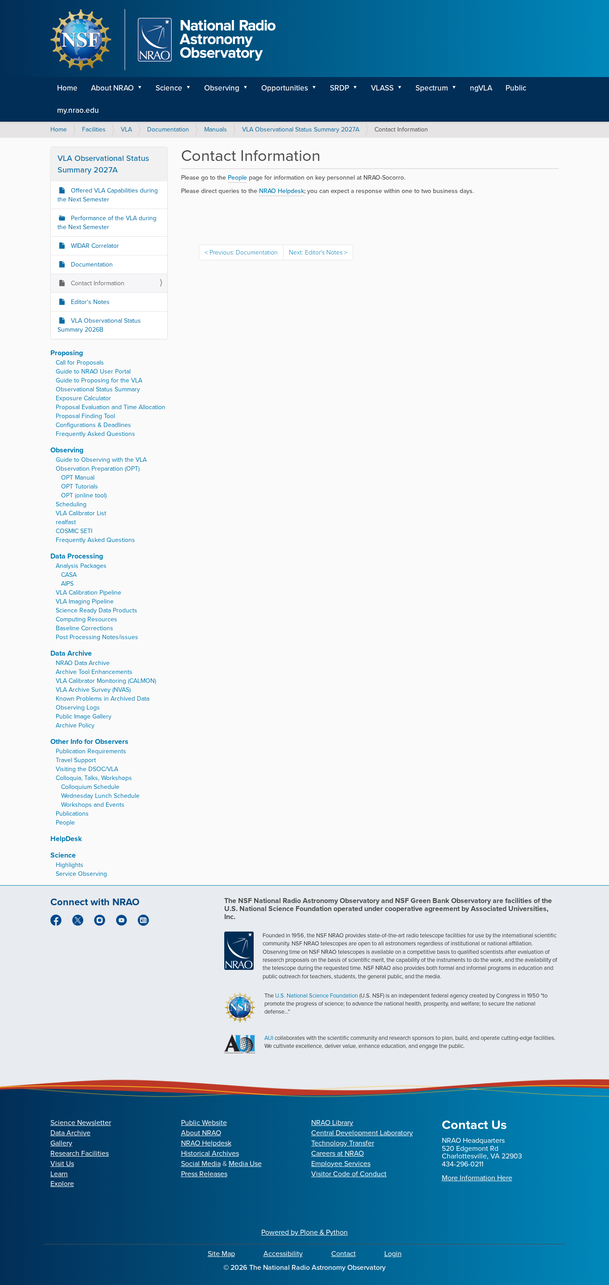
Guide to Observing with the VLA (101, 459)
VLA (126, 129)
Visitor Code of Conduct (349, 1174)
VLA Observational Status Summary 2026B (99, 325)
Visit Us (62, 1163)
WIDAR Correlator (94, 245)
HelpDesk (66, 838)
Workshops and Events (92, 804)
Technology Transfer (342, 1143)
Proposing (66, 353)
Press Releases (204, 1174)
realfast (66, 522)
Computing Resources (86, 619)
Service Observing (81, 874)
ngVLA (481, 88)
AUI (268, 1038)
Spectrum (432, 88)
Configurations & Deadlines (93, 425)
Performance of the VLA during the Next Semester (107, 222)
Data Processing (76, 556)
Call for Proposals (80, 362)
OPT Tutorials (79, 486)
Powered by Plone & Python (304, 1232)
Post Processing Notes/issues (97, 637)
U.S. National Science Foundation (316, 995)
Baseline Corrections (84, 628)
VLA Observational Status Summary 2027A (300, 129)
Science (169, 88)
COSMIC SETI (74, 531)
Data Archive (71, 653)
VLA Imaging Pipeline (85, 601)
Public (516, 88)
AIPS (67, 583)
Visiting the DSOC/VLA (87, 769)
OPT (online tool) (84, 495)
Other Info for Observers (89, 741)
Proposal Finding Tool (85, 416)
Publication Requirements (91, 751)
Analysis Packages (81, 566)
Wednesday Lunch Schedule (100, 796)
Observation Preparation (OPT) (98, 468)
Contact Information (96, 283)
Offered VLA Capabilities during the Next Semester (108, 195)
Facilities (94, 129)
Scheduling (71, 504)
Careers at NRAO (337, 1153)
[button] (142, 88)
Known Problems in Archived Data (102, 698)
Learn (59, 1174)
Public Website (204, 1122)
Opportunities (284, 88)
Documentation (168, 129)
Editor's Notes (89, 302)
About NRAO (112, 88)
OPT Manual (78, 477)
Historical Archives (210, 1153)
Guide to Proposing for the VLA (99, 380)
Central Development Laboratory (362, 1133)
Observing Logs (78, 707)
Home (67, 88)
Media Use (245, 1163)
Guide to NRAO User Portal (93, 371)
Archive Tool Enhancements (94, 672)
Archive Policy (75, 725)
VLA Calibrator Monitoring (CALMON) (106, 681)
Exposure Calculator (83, 398)
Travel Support (76, 760)
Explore (62, 1183)
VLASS (382, 88)
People (237, 177)
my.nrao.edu (78, 110)
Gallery (61, 1143)
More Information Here (477, 1178)
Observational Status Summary (98, 389)
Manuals (215, 129)
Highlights (69, 865)
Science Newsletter (80, 1122)
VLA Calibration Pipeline (88, 592)
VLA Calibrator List (81, 513)
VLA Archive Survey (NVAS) (93, 689)
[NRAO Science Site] (163, 39)
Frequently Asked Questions (95, 434)
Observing (221, 88)
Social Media (201, 1163)
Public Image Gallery (83, 716)
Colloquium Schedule (90, 787)
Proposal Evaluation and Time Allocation (110, 407)
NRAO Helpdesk (206, 1143)
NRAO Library (332, 1122)
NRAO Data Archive (83, 663)
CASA (69, 574)
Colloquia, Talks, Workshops (94, 778)
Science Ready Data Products (96, 610)
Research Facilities (79, 1153)
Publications (72, 813)
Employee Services (340, 1163)
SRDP (339, 88)
